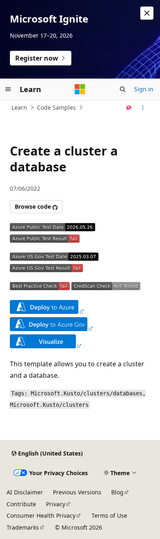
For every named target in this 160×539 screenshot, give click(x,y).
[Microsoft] (80, 89)
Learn (19, 107)
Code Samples (56, 107)
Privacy (55, 504)
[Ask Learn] (129, 107)
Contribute (21, 504)
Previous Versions (77, 492)
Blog (117, 492)
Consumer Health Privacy (41, 515)
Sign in (143, 89)
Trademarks (23, 527)
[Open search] (122, 89)
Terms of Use (109, 515)
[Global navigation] (8, 89)
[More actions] (143, 107)
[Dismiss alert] (146, 13)
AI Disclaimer (25, 492)
